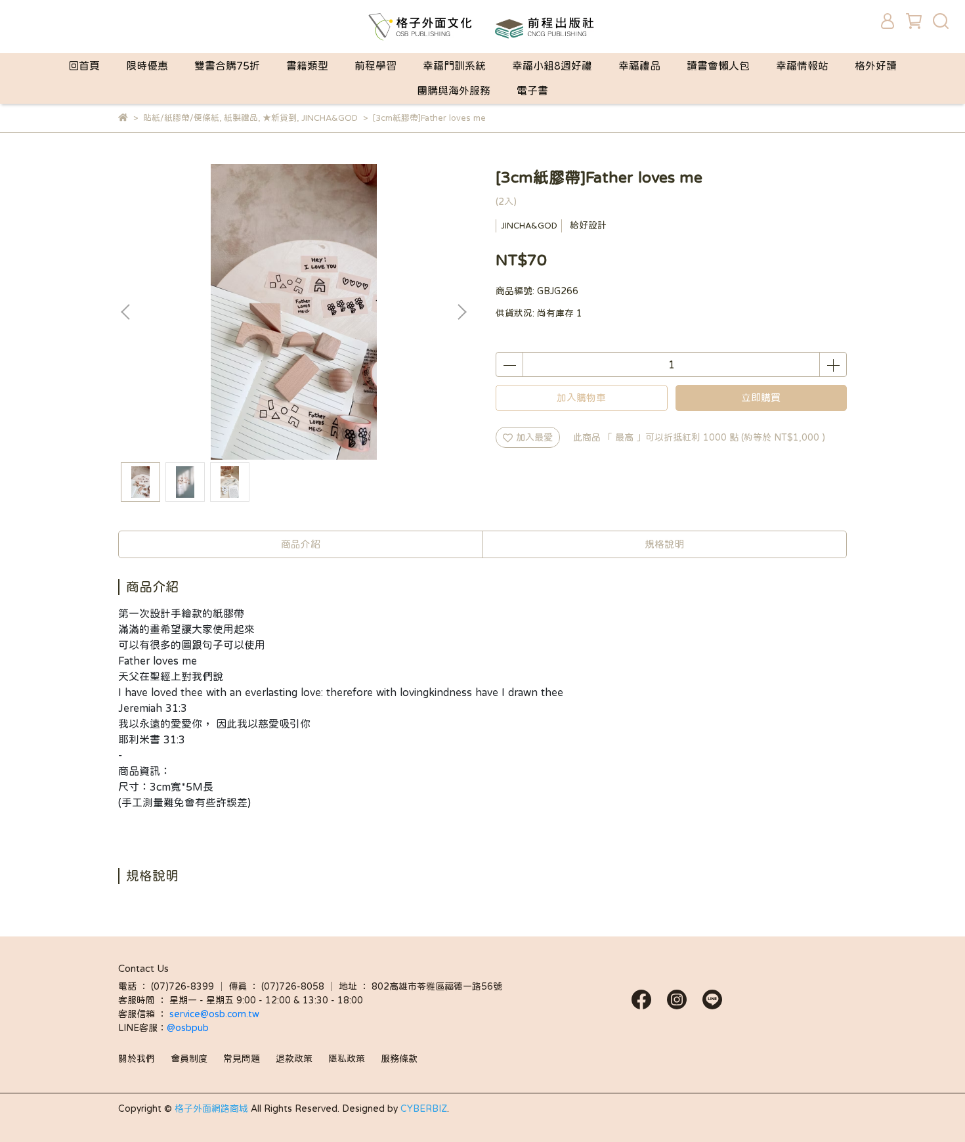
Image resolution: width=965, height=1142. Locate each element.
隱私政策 (346, 1058)
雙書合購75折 (227, 66)
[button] (461, 312)
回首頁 (84, 66)
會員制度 (189, 1058)
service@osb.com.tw (215, 1014)
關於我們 (136, 1058)
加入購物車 (581, 397)
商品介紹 (300, 544)
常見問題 (241, 1058)
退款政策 (294, 1058)
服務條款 (399, 1058)
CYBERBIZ (423, 1108)
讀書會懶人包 (718, 66)
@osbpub (188, 1027)
